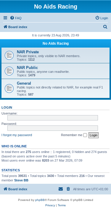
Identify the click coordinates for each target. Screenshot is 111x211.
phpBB (40, 200)
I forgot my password (16, 135)
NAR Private (28, 52)
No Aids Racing (56, 43)
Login (6, 107)
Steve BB (21, 180)
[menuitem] (16, 18)
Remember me (72, 135)
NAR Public (27, 67)
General (24, 83)
